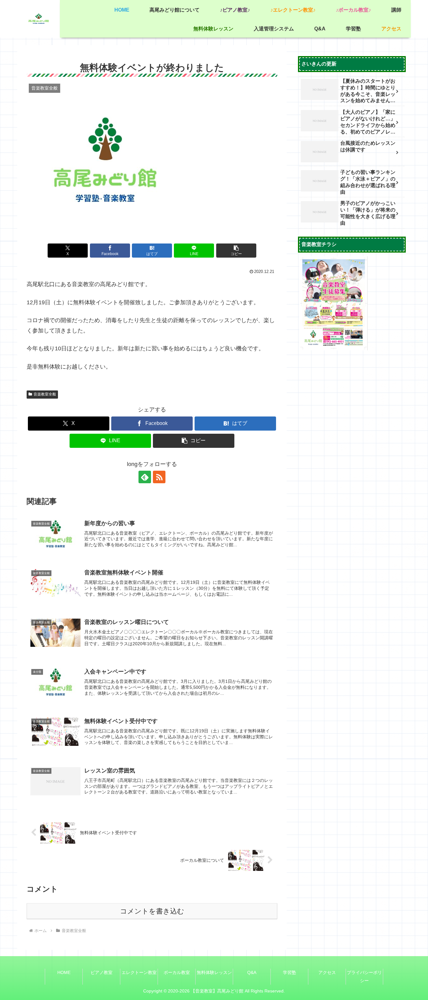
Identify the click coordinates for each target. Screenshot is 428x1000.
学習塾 (289, 972)
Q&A (251, 972)
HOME (63, 972)
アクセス (327, 972)
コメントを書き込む (152, 911)
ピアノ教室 (101, 972)
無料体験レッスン (214, 972)
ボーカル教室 (177, 972)
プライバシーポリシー (364, 976)
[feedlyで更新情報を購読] (144, 477)
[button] (236, 250)
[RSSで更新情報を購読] (159, 477)
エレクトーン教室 (139, 972)
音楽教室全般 (45, 394)
